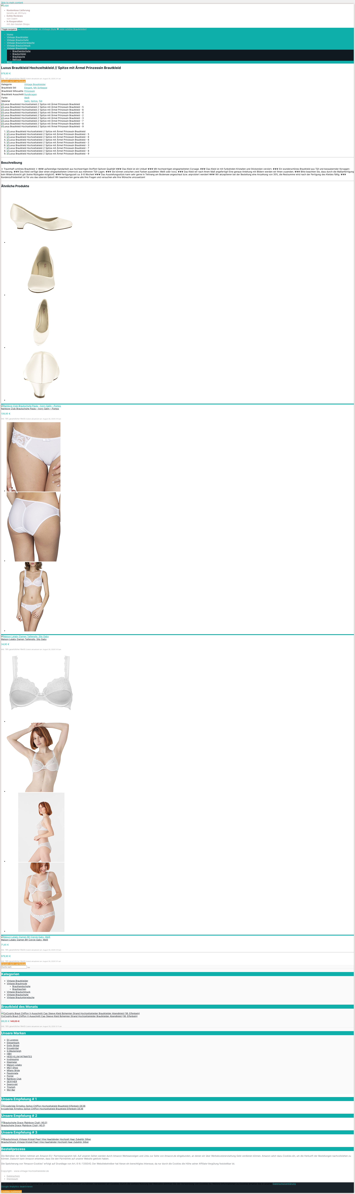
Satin (27, 101)
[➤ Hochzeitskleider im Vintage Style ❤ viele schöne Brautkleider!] (5, 5)
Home (10, 34)
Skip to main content (12, 2)
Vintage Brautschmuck (19, 45)
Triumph (11, 1087)
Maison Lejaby (14, 1064)
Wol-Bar (11, 1089)
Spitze (34, 101)
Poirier (10, 1076)
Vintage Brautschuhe (18, 40)
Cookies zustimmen (11, 1191)
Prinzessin (29, 91)
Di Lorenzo (12, 1039)
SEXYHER (12, 1081)
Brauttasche (18, 56)
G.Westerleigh (14, 1051)
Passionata (12, 1073)
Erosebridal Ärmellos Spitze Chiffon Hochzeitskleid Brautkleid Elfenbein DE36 (42, 1108)
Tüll (40, 101)
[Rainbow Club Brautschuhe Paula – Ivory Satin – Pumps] (31, 405)
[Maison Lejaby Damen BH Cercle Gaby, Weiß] (25, 937)
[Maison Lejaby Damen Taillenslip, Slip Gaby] (25, 636)
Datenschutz (13, 1176)
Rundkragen (30, 94)
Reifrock (16, 59)
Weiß (26, 97)
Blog (9, 62)
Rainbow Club (14, 1078)
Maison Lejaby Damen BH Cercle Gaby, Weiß (24, 939)
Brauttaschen (19, 989)
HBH (9, 1053)
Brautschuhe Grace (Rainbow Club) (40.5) (23, 1125)
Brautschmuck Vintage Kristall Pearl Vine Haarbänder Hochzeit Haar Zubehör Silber (45, 1142)
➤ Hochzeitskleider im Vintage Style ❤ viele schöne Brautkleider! (52, 29)
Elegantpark (13, 1042)
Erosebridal (13, 1048)
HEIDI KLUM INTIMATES (19, 1056)
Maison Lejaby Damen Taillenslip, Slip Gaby (24, 639)
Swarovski (12, 1084)
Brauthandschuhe (21, 51)
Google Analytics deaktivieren (17, 1186)
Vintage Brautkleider (17, 37)
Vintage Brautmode (17, 48)
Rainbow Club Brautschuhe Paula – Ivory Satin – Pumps (30, 408)
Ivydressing (13, 1059)
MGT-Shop (12, 1067)
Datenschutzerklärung (284, 1183)
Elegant (28, 87)
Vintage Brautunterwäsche (21, 42)
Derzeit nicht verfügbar (13, 81)
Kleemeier (12, 1062)
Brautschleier (19, 53)
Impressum (12, 1178)
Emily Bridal (13, 1045)
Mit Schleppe (40, 87)
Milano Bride (13, 1070)
